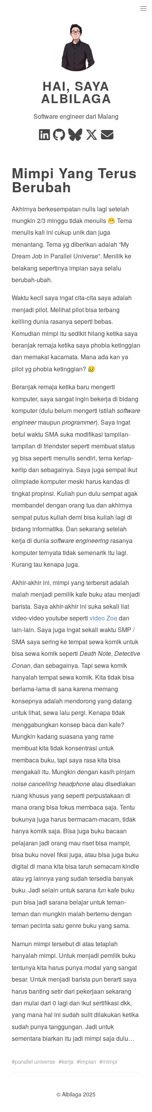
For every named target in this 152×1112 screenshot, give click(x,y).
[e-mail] (107, 136)
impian (88, 1061)
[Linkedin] (44, 136)
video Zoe (103, 617)
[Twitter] (91, 136)
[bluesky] (75, 136)
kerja (68, 1061)
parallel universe (35, 1061)
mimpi (110, 1061)
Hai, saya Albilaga (76, 92)
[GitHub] (59, 136)
